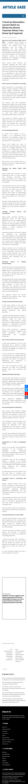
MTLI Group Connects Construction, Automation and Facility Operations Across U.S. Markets (13, 688)
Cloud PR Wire (11, 643)
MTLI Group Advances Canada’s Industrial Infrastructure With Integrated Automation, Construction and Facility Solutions (13, 694)
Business (4, 752)
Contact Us (5, 733)
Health (4, 758)
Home (3, 735)
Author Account (6, 729)
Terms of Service (6, 742)
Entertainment (6, 756)
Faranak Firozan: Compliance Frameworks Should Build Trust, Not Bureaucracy (8, 654)
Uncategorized (6, 765)
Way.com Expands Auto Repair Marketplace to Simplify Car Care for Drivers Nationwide (13, 773)
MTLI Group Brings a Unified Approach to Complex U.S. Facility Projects (12, 777)
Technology (5, 762)
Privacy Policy (5, 737)
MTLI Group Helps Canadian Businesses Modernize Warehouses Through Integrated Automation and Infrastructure (13, 700)
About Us (4, 727)
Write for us (5, 744)
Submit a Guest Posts (8, 739)
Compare (4, 731)
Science (4, 760)
